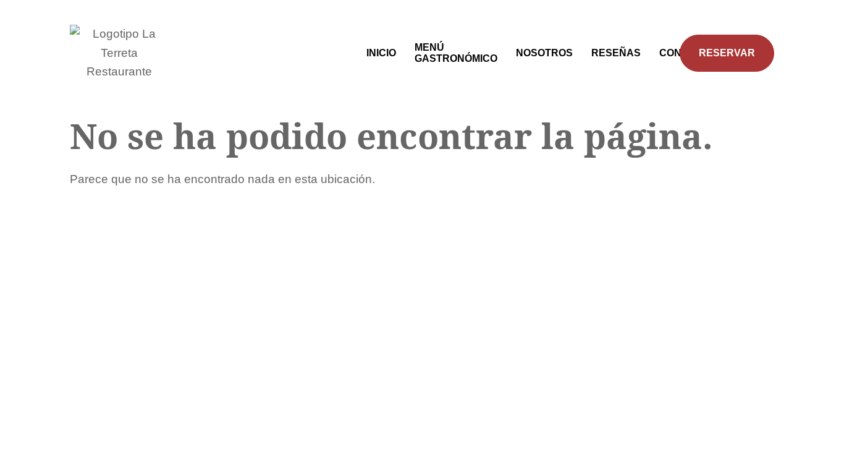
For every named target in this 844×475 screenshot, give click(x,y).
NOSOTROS (544, 53)
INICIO (381, 53)
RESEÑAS (616, 53)
